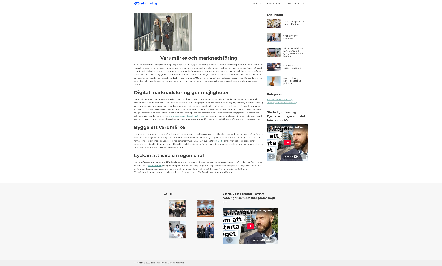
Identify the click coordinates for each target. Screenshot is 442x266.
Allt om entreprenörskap (279, 99)
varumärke (218, 141)
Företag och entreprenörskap (282, 102)
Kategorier (274, 3)
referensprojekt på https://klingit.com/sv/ (186, 116)
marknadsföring (155, 166)
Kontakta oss (296, 3)
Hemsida (257, 3)
